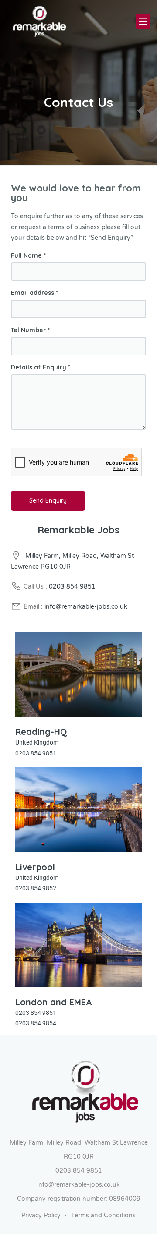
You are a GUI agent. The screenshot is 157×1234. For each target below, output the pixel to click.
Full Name (28, 255)
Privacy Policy (41, 1215)
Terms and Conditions (103, 1215)
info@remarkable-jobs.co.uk (85, 606)
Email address (34, 293)
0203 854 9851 (72, 586)
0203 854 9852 (35, 888)
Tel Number (30, 330)
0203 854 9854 (35, 1023)
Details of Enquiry (40, 367)
